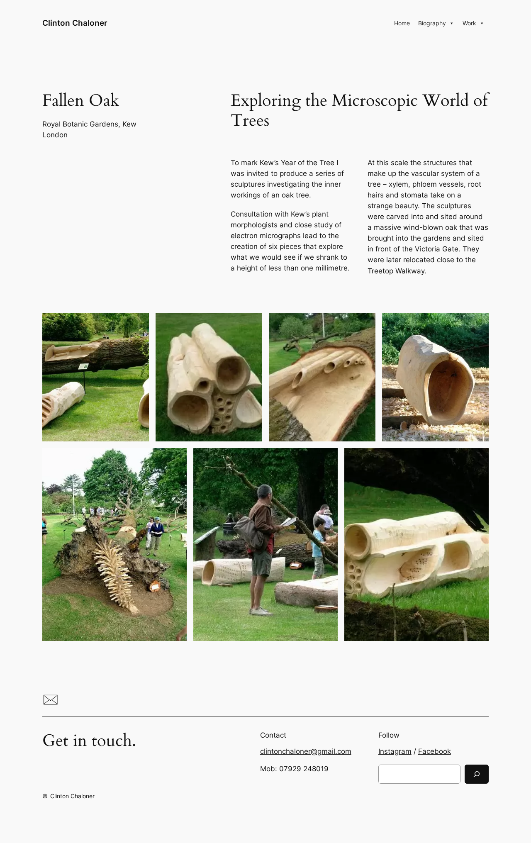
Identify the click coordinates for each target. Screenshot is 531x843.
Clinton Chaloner (74, 23)
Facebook (434, 751)
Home (402, 23)
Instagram (395, 751)
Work (469, 23)
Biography (432, 23)
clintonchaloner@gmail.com (305, 751)
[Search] (477, 774)
